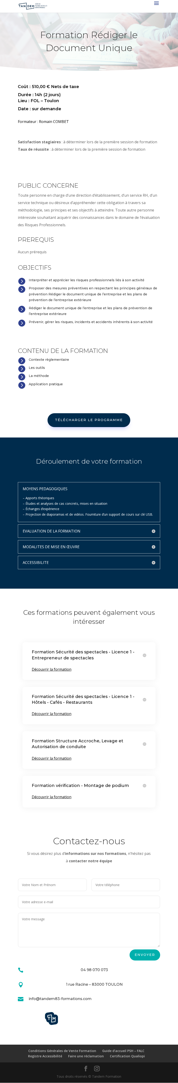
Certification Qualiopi (127, 1056)
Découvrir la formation (51, 669)
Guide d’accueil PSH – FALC (123, 1051)
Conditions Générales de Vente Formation (62, 1051)
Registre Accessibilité (45, 1056)
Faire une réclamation (86, 1056)
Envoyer (145, 955)
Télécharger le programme (89, 420)
